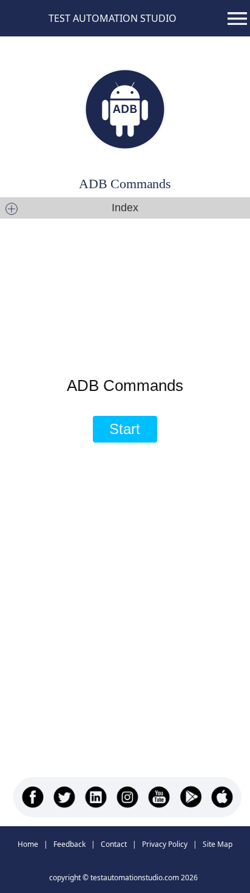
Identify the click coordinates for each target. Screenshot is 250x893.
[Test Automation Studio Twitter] (64, 797)
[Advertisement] (121, 279)
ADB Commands (125, 183)
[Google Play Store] (190, 797)
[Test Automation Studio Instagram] (127, 797)
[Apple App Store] (222, 797)
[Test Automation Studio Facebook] (33, 797)
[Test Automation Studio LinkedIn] (96, 797)
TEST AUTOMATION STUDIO (113, 18)
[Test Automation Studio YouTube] (159, 797)
